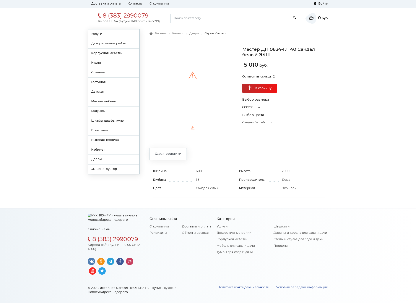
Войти (322, 3)
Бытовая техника (105, 140)
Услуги (96, 33)
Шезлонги (281, 226)
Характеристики (168, 153)
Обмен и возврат (196, 232)
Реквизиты (158, 232)
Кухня (96, 62)
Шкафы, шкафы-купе (107, 120)
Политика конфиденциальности (243, 287)
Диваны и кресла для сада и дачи (300, 232)
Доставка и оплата (106, 3)
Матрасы (98, 111)
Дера (286, 179)
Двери (96, 159)
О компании (159, 3)
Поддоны (280, 245)
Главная (161, 33)
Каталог (178, 33)
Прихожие (99, 130)
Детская (97, 91)
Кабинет (98, 149)
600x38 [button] (247, 107)
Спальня (98, 72)
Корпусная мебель (106, 53)
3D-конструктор (104, 169)
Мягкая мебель (103, 101)
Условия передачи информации (302, 287)
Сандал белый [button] (253, 122)
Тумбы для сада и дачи (235, 252)
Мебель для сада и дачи (236, 245)
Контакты (135, 3)
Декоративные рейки (108, 43)
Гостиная (98, 82)
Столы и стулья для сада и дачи (298, 239)
